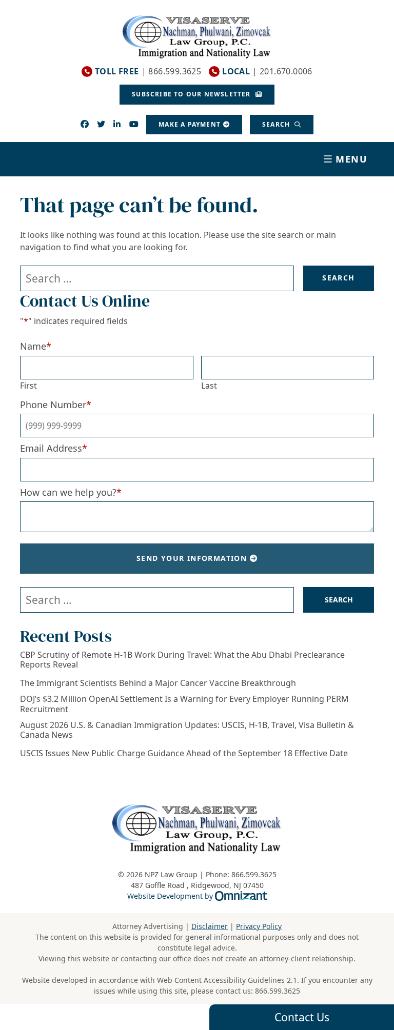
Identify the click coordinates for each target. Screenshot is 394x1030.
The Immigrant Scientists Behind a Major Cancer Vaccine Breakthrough (158, 683)
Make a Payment (190, 124)
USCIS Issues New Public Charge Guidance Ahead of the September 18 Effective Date (184, 753)
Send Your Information (191, 558)
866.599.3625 (277, 991)
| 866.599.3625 (148, 71)
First (28, 385)
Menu (352, 159)
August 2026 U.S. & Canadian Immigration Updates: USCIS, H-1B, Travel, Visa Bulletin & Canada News (187, 730)
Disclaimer (209, 926)
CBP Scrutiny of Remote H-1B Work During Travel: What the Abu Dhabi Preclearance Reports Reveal (182, 660)
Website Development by (197, 896)
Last (209, 385)
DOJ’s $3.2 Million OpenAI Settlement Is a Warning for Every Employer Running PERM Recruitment (184, 704)
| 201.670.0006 (267, 71)
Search (277, 124)
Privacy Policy (259, 926)
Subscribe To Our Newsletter (192, 94)
